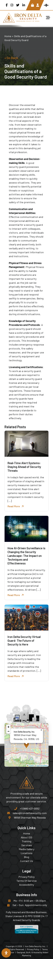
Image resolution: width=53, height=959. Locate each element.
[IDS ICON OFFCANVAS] (46, 5)
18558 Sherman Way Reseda (30, 817)
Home (7, 36)
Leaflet (31, 765)
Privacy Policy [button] (33, 949)
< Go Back (11, 58)
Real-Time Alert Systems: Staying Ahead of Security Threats (24, 466)
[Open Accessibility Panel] (6, 953)
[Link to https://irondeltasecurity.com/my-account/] (37, 5)
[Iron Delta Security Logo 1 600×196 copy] (22, 14)
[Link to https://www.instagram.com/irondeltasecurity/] (11, 5)
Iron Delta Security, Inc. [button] (35, 946)
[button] (26, 745)
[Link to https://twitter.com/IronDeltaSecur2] (17, 5)
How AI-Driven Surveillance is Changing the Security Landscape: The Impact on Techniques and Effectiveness (26, 555)
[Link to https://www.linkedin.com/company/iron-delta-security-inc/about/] (23, 5)
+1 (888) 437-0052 (30, 808)
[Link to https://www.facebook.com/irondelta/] (7, 5)
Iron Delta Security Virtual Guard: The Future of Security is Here (24, 640)
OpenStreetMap (42, 765)
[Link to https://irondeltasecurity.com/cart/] (32, 5)
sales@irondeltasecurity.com (30, 813)
